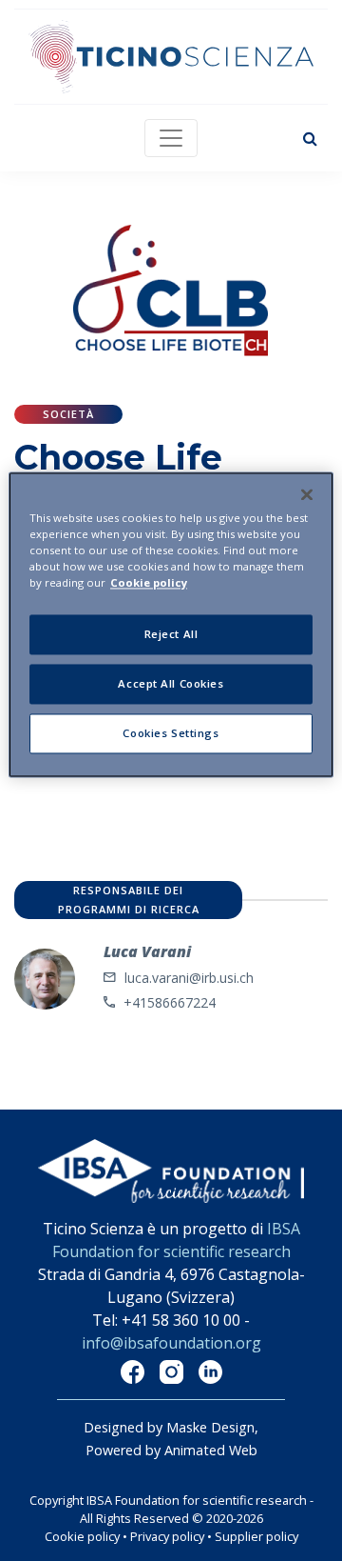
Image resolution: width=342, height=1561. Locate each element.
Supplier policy (256, 1536)
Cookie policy (82, 1536)
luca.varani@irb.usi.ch (189, 978)
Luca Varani (147, 951)
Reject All (171, 634)
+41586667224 (170, 1002)
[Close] (307, 494)
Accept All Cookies (170, 683)
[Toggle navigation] (171, 138)
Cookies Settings (170, 733)
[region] (171, 624)
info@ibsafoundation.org (171, 1342)
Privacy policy (167, 1536)
